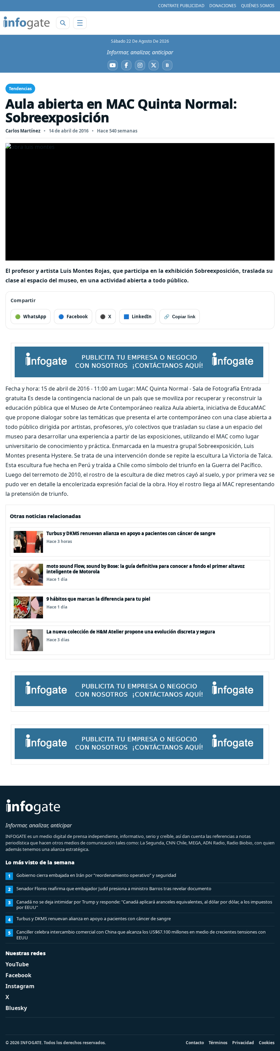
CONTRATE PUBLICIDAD (181, 6)
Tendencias (20, 89)
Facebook (18, 975)
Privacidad (243, 1043)
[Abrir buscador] (63, 23)
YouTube (17, 964)
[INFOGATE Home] (27, 23)
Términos (218, 1043)
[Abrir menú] (80, 23)
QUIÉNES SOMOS (258, 6)
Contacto (195, 1043)
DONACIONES (222, 6)
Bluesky (16, 1008)
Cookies (267, 1043)
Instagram (19, 986)
